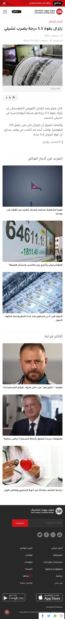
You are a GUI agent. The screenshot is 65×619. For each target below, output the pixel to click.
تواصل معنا (26, 583)
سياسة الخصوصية (54, 607)
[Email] (61, 615)
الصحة (28, 569)
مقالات (28, 555)
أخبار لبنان (56, 548)
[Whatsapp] (55, 615)
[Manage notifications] (6, 612)
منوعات (28, 562)
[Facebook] (42, 615)
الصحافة (57, 555)
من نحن (58, 583)
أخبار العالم (55, 22)
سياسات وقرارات (52, 562)
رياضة (59, 576)
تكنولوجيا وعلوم (53, 569)
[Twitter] (49, 615)
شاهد (26, 576)
